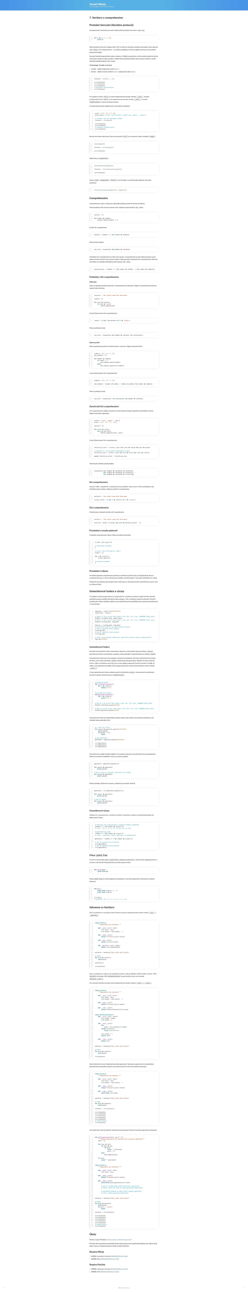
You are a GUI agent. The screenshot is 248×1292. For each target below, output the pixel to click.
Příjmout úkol (122, 1256)
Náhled (113, 1256)
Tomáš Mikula (125, 1288)
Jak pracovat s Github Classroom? (119, 1239)
